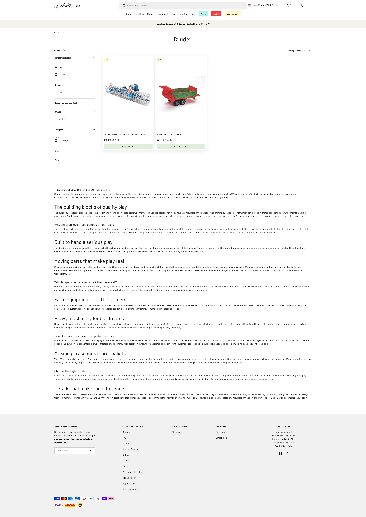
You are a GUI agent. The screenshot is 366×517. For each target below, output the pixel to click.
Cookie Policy (129, 477)
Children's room (187, 13)
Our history (221, 432)
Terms (125, 466)
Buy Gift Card (128, 483)
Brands (129, 13)
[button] (310, 5)
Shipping (126, 443)
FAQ (124, 437)
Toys (174, 13)
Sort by (291, 50)
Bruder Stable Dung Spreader (169, 134)
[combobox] (183, 5)
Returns (126, 454)
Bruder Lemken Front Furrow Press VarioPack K (124, 134)
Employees (221, 437)
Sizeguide (177, 432)
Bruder (63, 32)
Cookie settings (130, 489)
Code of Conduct (130, 449)
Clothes (140, 13)
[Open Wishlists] (303, 5)
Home (56, 32)
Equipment (162, 13)
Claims (125, 460)
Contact (126, 432)
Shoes (150, 13)
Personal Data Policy (132, 472)
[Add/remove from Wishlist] (150, 60)
